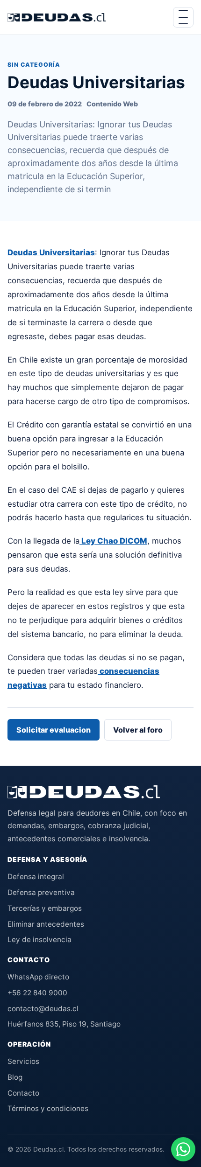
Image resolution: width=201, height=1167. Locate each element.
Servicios (23, 1061)
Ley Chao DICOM (113, 540)
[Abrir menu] (183, 17)
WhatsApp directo (38, 976)
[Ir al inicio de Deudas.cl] (83, 791)
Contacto (23, 1093)
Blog (14, 1077)
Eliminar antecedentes (45, 924)
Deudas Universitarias (51, 252)
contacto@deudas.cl (43, 1008)
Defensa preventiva (41, 892)
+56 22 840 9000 (37, 992)
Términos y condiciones (47, 1108)
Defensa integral (35, 876)
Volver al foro (138, 729)
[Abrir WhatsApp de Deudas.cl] (183, 1149)
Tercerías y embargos (44, 908)
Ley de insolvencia (39, 939)
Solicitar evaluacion (53, 729)
